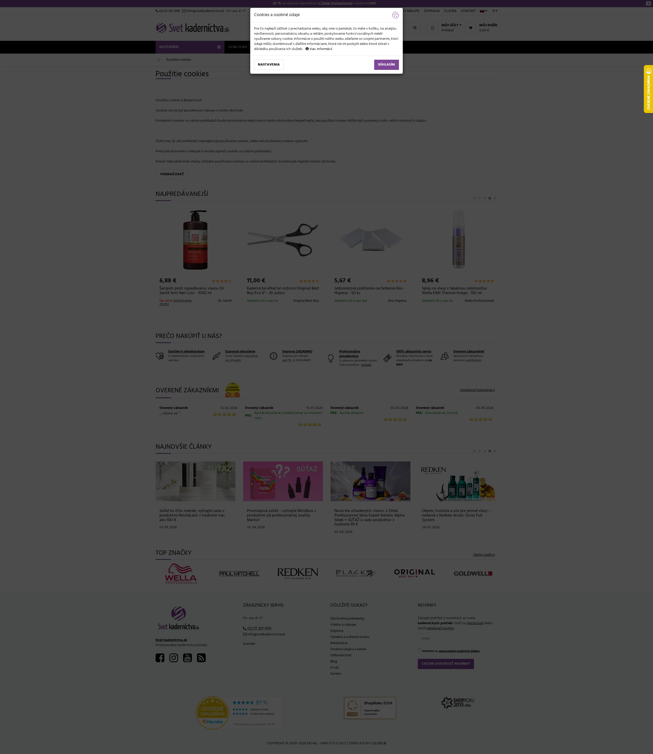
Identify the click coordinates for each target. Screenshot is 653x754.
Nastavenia (269, 65)
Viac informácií (320, 49)
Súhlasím (386, 65)
